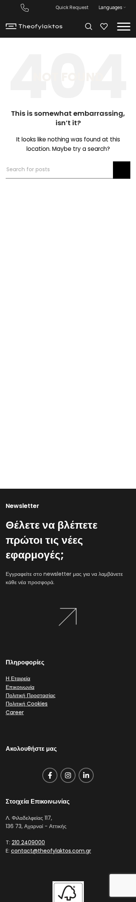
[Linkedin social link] (86, 775)
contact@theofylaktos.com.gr (51, 850)
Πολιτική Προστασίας (31, 695)
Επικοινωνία (20, 687)
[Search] (88, 26)
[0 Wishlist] (103, 26)
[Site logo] (34, 26)
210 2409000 (28, 842)
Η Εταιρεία (18, 678)
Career (15, 712)
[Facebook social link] (49, 775)
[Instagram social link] (68, 775)
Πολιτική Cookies (27, 703)
